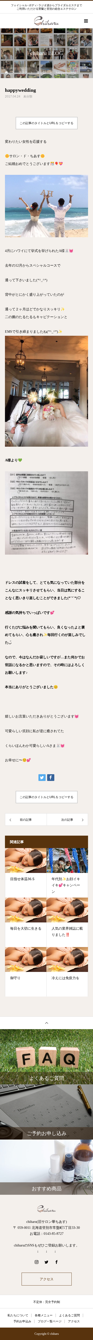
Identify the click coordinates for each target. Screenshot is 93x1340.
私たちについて (17, 1315)
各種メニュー (44, 1315)
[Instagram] (36, 1261)
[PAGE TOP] (46, 1022)
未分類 (27, 96)
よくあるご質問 (69, 1315)
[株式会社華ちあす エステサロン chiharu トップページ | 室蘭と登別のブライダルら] (46, 1209)
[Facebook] (56, 1261)
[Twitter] (46, 1261)
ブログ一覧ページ (50, 1321)
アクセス (47, 1279)
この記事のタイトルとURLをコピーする (46, 123)
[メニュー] (85, 20)
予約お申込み (22, 1321)
